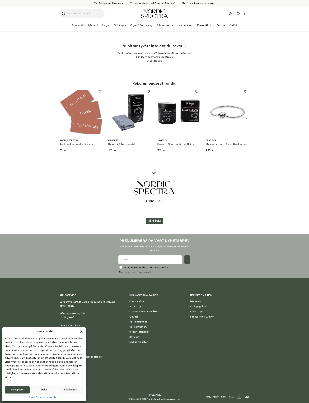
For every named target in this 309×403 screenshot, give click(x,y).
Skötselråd (195, 301)
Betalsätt (134, 337)
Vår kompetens (138, 327)
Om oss (133, 316)
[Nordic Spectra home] (154, 13)
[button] (81, 331)
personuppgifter (146, 272)
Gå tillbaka (154, 220)
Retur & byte (136, 306)
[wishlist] (238, 13)
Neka (44, 390)
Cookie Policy (35, 397)
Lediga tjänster (138, 342)
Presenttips (196, 311)
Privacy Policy (154, 395)
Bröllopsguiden (198, 306)
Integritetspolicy (50, 397)
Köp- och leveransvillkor (143, 311)
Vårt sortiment (138, 321)
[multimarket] (230, 13)
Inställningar (70, 390)
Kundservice (136, 301)
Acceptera (17, 390)
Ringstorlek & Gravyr (201, 316)
